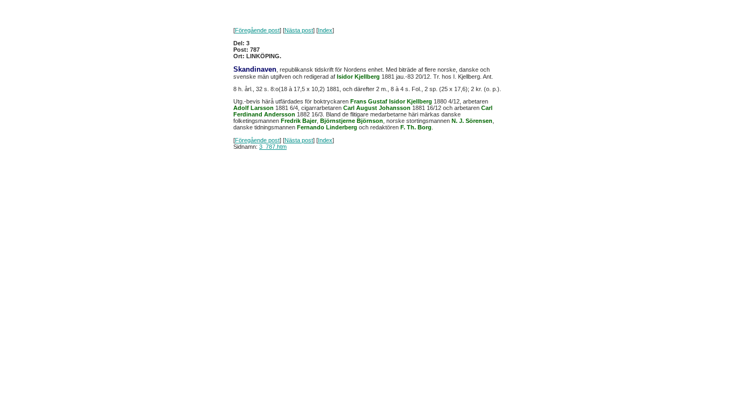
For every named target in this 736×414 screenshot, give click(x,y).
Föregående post (257, 30)
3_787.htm (273, 146)
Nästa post (298, 30)
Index (325, 30)
